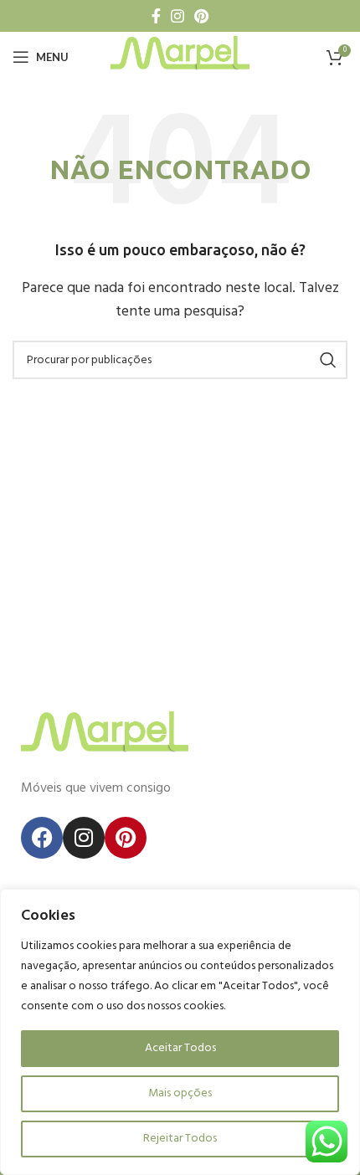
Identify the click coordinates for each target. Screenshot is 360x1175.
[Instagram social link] (177, 15)
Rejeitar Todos (180, 1138)
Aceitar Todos (180, 1048)
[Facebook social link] (156, 15)
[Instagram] (84, 838)
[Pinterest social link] (201, 15)
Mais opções (180, 1093)
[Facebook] (42, 838)
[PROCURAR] (328, 360)
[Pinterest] (126, 838)
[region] (180, 1032)
